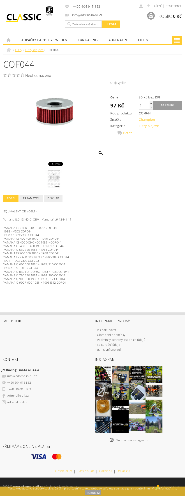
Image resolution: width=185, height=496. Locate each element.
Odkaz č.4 (105, 471)
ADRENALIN (118, 40)
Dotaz (127, 133)
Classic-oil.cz (63, 471)
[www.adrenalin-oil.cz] (33, 18)
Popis (11, 198)
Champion (147, 119)
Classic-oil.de (86, 471)
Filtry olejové (149, 126)
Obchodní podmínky (111, 335)
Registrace (174, 6)
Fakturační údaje (108, 345)
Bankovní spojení (109, 350)
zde (173, 488)
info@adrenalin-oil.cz (22, 376)
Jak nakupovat (106, 330)
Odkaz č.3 (123, 471)
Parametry (31, 198)
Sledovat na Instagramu (132, 440)
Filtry (143, 40)
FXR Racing (88, 40)
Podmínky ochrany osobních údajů (121, 340)
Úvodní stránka (8, 40)
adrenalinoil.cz (17, 402)
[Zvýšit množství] (151, 103)
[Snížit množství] (151, 107)
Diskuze (53, 198)
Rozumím (93, 493)
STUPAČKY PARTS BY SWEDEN (43, 40)
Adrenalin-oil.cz (18, 396)
